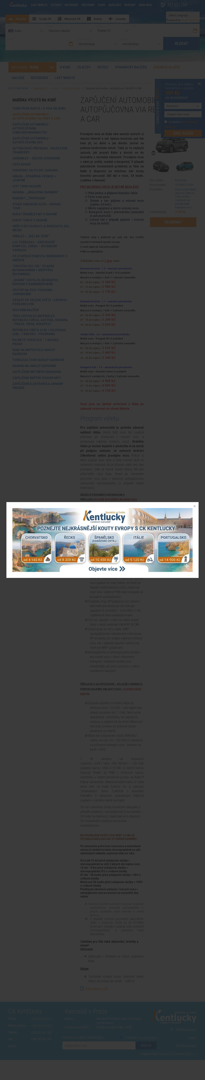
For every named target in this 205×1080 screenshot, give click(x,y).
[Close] (194, 506)
